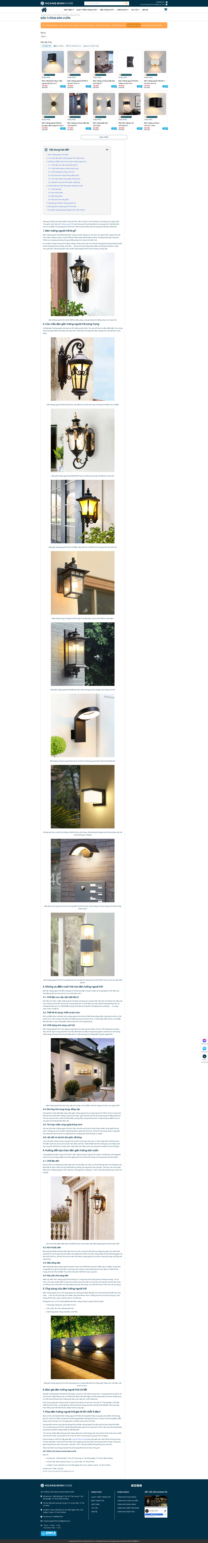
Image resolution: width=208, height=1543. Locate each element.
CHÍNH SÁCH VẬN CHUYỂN (127, 1501)
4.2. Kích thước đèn (55, 193)
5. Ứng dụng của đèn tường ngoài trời (61, 203)
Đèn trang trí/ (53, 15)
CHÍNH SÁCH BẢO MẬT (126, 1512)
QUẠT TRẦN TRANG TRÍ (86, 10)
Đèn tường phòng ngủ (87, 25)
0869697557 (160, 2)
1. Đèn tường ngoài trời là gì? (58, 155)
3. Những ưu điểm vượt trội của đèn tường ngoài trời (66, 161)
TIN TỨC (134, 10)
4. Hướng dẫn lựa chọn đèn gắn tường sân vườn (65, 186)
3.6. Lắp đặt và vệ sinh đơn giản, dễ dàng (64, 182)
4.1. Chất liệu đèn (55, 189)
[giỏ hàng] (165, 9)
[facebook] (156, 1506)
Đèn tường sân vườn (133, 25)
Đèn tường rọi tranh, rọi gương (69, 25)
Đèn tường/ (62, 15)
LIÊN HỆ (145, 10)
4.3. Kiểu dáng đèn (55, 196)
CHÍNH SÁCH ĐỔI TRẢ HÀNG (128, 1508)
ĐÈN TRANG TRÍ (106, 10)
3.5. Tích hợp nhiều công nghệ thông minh (64, 179)
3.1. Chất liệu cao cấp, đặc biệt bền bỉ (62, 165)
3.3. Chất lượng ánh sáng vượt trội (61, 172)
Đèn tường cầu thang (103, 25)
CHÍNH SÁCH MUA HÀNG (126, 1497)
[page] (132, 1485)
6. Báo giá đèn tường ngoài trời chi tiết (61, 206)
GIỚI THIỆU (68, 10)
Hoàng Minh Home (79, 1439)
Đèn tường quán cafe (118, 25)
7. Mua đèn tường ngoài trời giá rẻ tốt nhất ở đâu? (66, 210)
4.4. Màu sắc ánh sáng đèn (58, 199)
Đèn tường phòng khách (50, 25)
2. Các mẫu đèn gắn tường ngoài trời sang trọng (65, 158)
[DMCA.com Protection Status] (49, 1533)
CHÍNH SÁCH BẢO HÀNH (126, 1504)
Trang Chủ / (45, 15)
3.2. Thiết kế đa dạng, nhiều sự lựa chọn (63, 168)
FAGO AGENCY (133, 1541)
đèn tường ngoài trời (65, 224)
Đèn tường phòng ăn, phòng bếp (152, 25)
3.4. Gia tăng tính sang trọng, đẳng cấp (63, 175)
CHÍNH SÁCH (122, 10)
